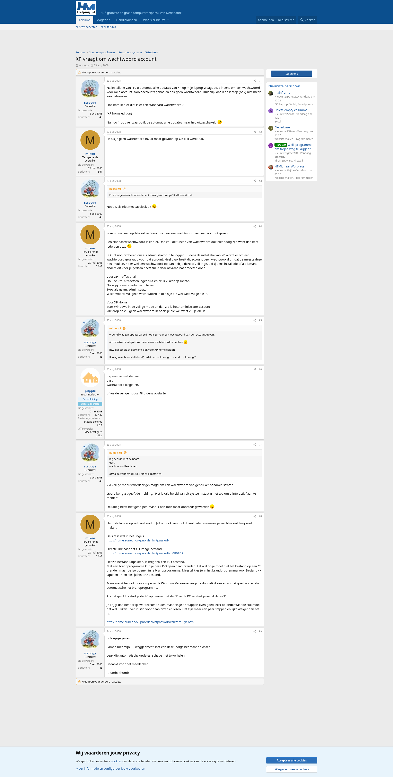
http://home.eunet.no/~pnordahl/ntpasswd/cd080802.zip (147, 553)
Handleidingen (126, 20)
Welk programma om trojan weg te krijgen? (293, 147)
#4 (260, 226)
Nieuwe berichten (86, 27)
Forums (84, 20)
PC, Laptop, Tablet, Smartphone (293, 104)
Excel (277, 121)
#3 (260, 181)
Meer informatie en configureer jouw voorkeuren (110, 768)
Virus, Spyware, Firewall (288, 160)
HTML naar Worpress (289, 166)
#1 (260, 80)
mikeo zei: (115, 189)
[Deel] (254, 81)
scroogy (84, 65)
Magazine (103, 20)
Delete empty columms (290, 110)
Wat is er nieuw (154, 20)
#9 (260, 631)
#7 (260, 444)
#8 (260, 516)
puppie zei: (115, 453)
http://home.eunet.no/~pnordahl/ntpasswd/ (138, 540)
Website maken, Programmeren (293, 139)
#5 (260, 320)
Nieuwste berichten (284, 86)
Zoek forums (108, 27)
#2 (260, 132)
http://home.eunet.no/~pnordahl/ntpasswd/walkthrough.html (150, 622)
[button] (168, 20)
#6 (260, 369)
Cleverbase (282, 127)
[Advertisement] (150, 41)
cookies (116, 761)
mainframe (282, 92)
